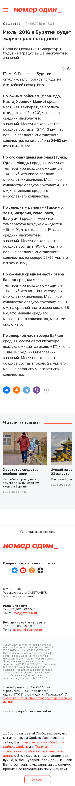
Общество (12, 24)
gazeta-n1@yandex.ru (27, 629)
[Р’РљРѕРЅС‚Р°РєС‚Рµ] (6, 390)
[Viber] (36, 390)
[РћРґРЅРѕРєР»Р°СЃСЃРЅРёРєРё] (16, 390)
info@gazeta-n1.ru (25, 613)
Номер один (37, 10)
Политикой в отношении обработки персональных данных (33, 751)
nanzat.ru (44, 711)
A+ (69, 68)
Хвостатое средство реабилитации (21, 472)
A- (63, 68)
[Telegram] (26, 390)
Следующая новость (40, 531)
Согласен (37, 779)
